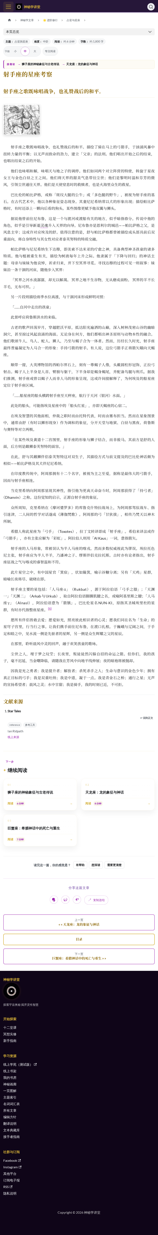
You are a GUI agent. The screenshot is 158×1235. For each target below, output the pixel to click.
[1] (49, 608)
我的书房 (9, 1077)
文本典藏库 (11, 1130)
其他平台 (9, 1173)
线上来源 (13, 737)
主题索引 (9, 1097)
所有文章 (9, 1110)
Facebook (10, 1160)
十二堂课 (9, 1027)
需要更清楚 (114, 865)
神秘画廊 (9, 1084)
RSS (6, 1187)
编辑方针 (9, 1117)
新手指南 (9, 1040)
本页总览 (12, 31)
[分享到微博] (77, 900)
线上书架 (9, 1071)
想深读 (96, 865)
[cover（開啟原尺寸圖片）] (21, 120)
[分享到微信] (54, 900)
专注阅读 (50, 51)
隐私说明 (9, 1193)
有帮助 (80, 865)
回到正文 (146, 717)
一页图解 (9, 1091)
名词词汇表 (11, 1104)
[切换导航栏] (8, 7)
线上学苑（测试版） (18, 1064)
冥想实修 (9, 1034)
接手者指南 (11, 1137)
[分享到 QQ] (65, 900)
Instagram (10, 1167)
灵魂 (44, 225)
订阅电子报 (11, 1180)
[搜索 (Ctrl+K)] (151, 6)
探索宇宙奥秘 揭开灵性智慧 (20, 1004)
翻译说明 (9, 1123)
